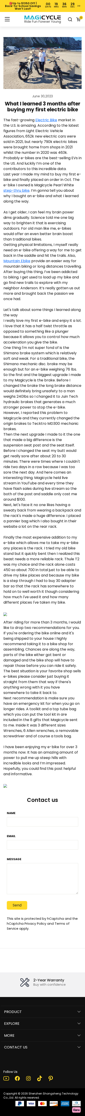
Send (17, 905)
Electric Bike (46, 120)
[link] (42, 19)
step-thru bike (16, 190)
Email (11, 836)
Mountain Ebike (16, 261)
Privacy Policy (35, 923)
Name (11, 813)
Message (14, 859)
